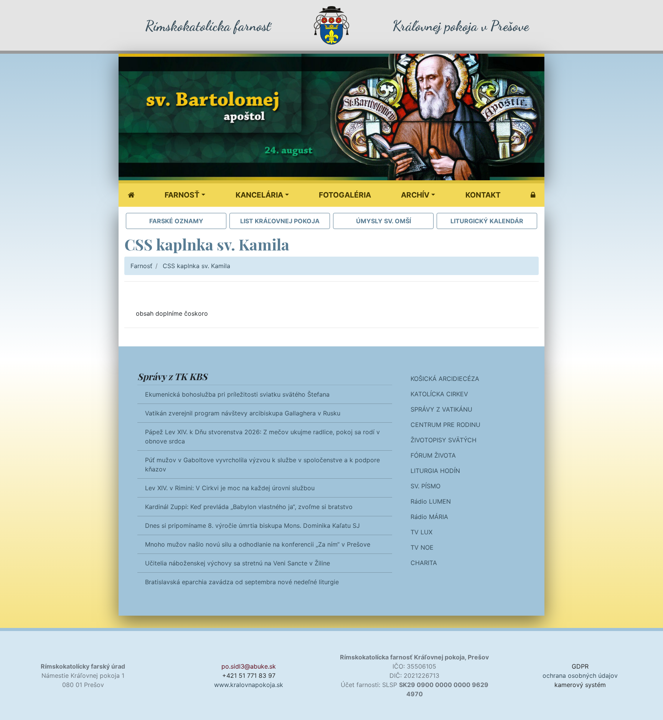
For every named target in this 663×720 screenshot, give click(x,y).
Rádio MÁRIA (429, 517)
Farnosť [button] (182, 194)
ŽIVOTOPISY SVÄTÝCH (444, 440)
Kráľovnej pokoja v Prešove (461, 26)
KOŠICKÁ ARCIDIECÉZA (445, 378)
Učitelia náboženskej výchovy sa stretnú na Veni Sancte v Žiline (237, 563)
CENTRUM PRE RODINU (445, 424)
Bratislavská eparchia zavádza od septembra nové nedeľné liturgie (242, 582)
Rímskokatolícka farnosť (207, 26)
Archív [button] (415, 194)
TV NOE (422, 547)
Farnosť (141, 266)
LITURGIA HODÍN (435, 471)
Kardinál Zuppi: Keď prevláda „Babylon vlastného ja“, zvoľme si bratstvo (249, 507)
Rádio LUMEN (431, 501)
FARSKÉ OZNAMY (176, 221)
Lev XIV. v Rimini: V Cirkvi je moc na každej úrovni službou (230, 488)
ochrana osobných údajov (580, 675)
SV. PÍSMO (425, 486)
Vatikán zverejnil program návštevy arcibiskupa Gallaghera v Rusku (242, 413)
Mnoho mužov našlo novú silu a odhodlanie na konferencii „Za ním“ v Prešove (257, 544)
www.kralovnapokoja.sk (248, 685)
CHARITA (424, 563)
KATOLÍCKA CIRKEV (439, 394)
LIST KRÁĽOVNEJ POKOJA (280, 221)
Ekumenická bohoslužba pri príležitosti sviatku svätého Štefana (237, 394)
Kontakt (483, 194)
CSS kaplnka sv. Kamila (196, 266)
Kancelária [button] (259, 194)
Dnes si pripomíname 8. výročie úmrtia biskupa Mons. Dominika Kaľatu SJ (252, 525)
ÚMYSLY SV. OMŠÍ (383, 221)
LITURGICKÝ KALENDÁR (486, 221)
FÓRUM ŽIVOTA (433, 455)
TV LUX (421, 532)
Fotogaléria (345, 194)
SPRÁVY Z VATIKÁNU (441, 409)
